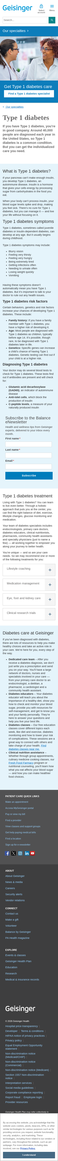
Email (8, 460)
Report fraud (12, 1097)
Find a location (13, 838)
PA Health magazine (17, 937)
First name (12, 438)
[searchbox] (26, 20)
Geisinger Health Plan (18, 961)
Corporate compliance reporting (24, 1092)
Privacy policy (13, 1040)
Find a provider (13, 820)
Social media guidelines (19, 1087)
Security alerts (13, 894)
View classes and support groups (22, 826)
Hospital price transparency (21, 1026)
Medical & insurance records (22, 979)
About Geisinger (15, 876)
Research (11, 973)
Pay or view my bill (15, 814)
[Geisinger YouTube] (32, 854)
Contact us (11, 913)
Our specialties (14, 31)
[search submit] (52, 20)
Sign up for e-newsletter (17, 844)
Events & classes (15, 955)
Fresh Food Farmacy (21, 762)
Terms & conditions (32, 1031)
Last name (12, 449)
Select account (41, 11)
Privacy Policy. (27, 1148)
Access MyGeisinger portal (19, 808)
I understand (29, 1155)
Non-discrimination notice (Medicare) (27, 1070)
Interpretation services (18, 1082)
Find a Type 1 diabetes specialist (29, 93)
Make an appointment (16, 802)
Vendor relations (15, 900)
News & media (14, 882)
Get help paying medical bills (20, 832)
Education (11, 967)
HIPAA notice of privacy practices (25, 1035)
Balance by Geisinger (18, 931)
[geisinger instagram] (20, 854)
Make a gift (11, 919)
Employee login (33, 1097)
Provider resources (16, 1102)
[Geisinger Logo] (16, 8)
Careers (10, 888)
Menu (52, 10)
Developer (11, 1031)
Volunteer (11, 925)
